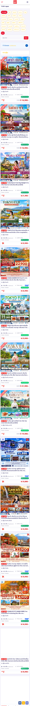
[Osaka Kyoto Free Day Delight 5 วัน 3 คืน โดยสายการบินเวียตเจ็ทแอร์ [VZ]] (15, 166)
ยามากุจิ (10, 26)
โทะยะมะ (10, 19)
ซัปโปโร (3, 15)
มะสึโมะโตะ (20, 22)
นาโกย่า (22, 19)
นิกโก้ (3, 22)
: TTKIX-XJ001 (19, 618)
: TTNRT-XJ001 (19, 571)
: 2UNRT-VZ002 (19, 333)
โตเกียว (14, 15)
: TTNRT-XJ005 (19, 476)
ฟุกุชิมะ (8, 22)
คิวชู (25, 12)
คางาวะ (20, 12)
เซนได (9, 15)
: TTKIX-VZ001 (19, 285)
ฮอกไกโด (9, 29)
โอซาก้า (3, 29)
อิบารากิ (23, 26)
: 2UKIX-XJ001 (19, 523)
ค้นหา (26, 38)
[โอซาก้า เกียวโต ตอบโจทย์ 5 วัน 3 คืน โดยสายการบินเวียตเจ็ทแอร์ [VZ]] (15, 71)
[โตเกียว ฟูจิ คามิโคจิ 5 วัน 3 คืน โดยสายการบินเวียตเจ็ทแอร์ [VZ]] (15, 404)
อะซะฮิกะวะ (17, 26)
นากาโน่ (16, 19)
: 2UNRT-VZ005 (19, 142)
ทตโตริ (20, 15)
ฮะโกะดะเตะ (16, 29)
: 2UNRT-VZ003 (19, 428)
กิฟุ (9, 12)
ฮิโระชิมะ (23, 29)
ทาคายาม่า (4, 19)
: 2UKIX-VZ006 (19, 94)
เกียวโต (14, 12)
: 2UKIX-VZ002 (19, 190)
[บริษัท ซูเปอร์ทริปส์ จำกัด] (15, 2)
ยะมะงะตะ (4, 26)
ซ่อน (3, 33)
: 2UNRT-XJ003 (19, 237)
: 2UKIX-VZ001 (19, 380)
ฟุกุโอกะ (14, 22)
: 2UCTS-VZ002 (19, 666)
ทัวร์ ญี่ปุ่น (4, 12)
